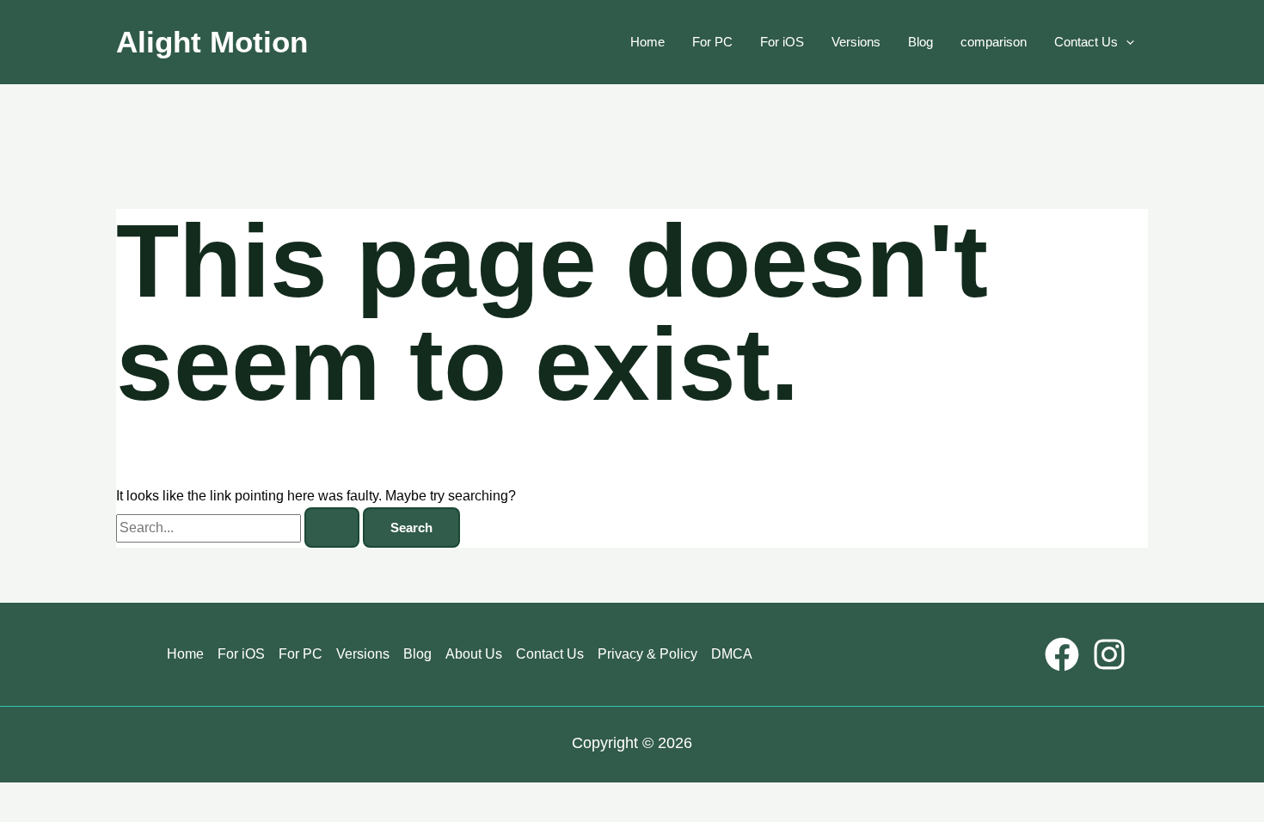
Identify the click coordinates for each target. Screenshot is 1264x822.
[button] (1126, 42)
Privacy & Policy (647, 654)
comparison (993, 41)
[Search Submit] (331, 527)
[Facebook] (1062, 654)
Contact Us (1086, 41)
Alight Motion (212, 41)
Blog (920, 41)
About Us (473, 654)
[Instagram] (1109, 654)
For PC (712, 41)
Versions (856, 41)
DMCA (731, 654)
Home (647, 41)
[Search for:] (239, 527)
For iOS (782, 41)
